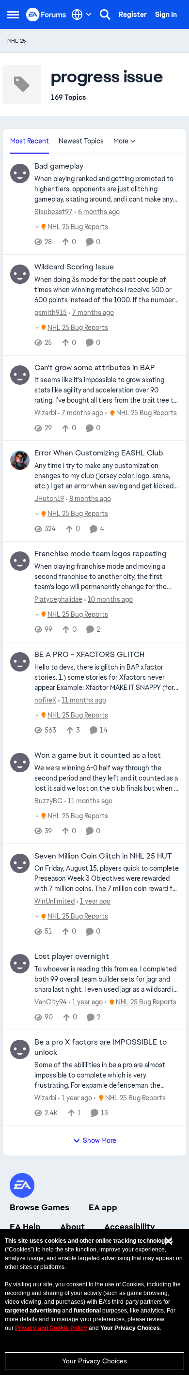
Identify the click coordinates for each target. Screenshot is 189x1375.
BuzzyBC (48, 801)
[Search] (105, 14)
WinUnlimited (54, 901)
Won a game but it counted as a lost (97, 755)
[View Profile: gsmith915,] (20, 274)
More (120, 141)
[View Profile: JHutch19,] (20, 460)
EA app (103, 1207)
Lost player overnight (71, 956)
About (72, 1226)
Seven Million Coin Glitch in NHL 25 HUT (103, 856)
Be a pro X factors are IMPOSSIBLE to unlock (100, 1047)
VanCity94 (50, 1002)
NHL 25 (16, 41)
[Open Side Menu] (13, 14)
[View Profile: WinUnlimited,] (20, 863)
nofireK (45, 700)
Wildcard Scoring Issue (74, 267)
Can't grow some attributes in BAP (94, 368)
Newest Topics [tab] (81, 141)
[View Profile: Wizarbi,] (20, 375)
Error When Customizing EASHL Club (98, 453)
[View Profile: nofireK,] (20, 662)
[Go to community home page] (46, 14)
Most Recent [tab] (29, 141)
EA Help (25, 1226)
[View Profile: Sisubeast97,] (20, 173)
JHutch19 (49, 498)
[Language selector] (81, 14)
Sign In (166, 14)
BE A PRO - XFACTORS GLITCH (89, 654)
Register (133, 14)
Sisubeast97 (53, 211)
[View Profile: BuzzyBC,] (20, 762)
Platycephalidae (58, 599)
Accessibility (129, 1226)
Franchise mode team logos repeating (100, 554)
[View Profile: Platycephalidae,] (20, 561)
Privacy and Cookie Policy (51, 1328)
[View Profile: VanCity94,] (20, 963)
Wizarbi (45, 412)
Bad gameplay (58, 166)
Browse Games (39, 1207)
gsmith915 (50, 312)
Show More (99, 1140)
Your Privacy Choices (94, 1361)
